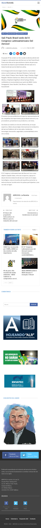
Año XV (4, 33)
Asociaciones (12, 33)
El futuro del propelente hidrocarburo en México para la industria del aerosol (10, 217)
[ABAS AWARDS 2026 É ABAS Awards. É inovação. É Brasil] (30, 263)
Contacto (32, 519)
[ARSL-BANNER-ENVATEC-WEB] (19, 381)
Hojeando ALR (23, 519)
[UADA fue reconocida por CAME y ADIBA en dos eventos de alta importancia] (11, 239)
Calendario (14, 519)
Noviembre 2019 (22, 33)
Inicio (7, 519)
